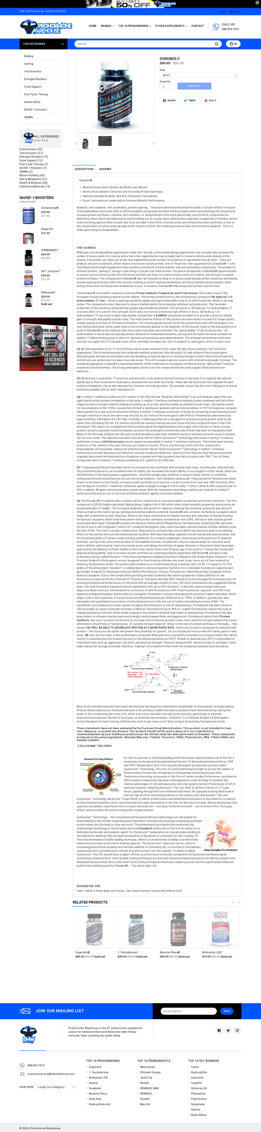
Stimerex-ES (199, 1088)
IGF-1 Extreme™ (51, 271)
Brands (108, 25)
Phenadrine (198, 1093)
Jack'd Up (146, 1077)
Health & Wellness (34, 182)
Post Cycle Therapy (36, 94)
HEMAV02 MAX (149, 1088)
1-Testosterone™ (128, 952)
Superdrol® (82, 952)
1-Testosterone (98, 1072)
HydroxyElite (199, 1072)
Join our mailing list (60, 1011)
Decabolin (95, 1088)
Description (84, 169)
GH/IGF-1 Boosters (35, 109)
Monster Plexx (98, 1093)
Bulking (28, 56)
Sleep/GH (47, 229)
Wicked (144, 1083)
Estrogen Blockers (35, 79)
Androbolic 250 (98, 1077)
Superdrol (95, 1067)
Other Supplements (172, 25)
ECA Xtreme (198, 1099)
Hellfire (195, 1109)
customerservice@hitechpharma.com (51, 1073)
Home (93, 26)
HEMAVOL (146, 1093)
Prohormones (31, 149)
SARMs (28, 117)
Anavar (93, 1083)
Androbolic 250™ (212, 952)
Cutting (28, 63)
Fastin (195, 1067)
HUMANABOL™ (50, 250)
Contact (197, 26)
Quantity (165, 81)
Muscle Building (32, 175)
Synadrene (198, 1104)
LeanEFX (196, 1083)
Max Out (145, 1104)
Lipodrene (197, 1077)
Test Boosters (33, 71)
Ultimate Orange (150, 1072)
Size (162, 70)
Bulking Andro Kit (100, 1104)
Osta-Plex (95, 1099)
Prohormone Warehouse (45, 1128)
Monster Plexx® (170, 952)
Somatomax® (50, 207)
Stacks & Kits (32, 102)
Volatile (145, 1099)
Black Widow (199, 1115)
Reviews (105, 169)
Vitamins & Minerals (35, 186)
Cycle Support (33, 86)
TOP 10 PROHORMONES (135, 25)
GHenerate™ (48, 292)
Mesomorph (147, 1067)
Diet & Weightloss (33, 179)
